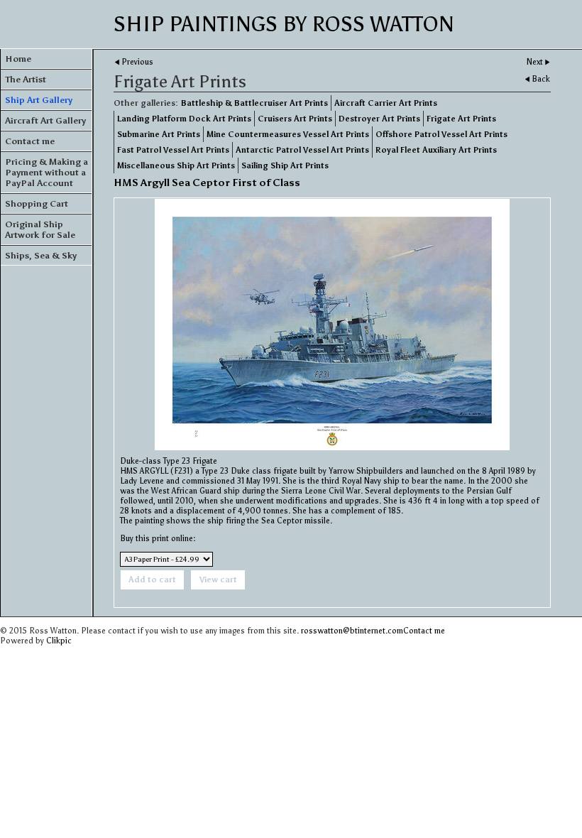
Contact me (30, 141)
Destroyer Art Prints (379, 119)
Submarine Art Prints (158, 134)
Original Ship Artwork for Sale (40, 229)
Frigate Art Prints (461, 119)
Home (18, 58)
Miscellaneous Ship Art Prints (176, 165)
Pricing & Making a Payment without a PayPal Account (46, 172)
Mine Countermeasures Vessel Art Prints (288, 134)
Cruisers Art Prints (295, 119)
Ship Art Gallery (38, 99)
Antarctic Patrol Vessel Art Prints (302, 150)
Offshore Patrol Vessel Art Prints (441, 134)
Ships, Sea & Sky (41, 255)
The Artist (25, 79)
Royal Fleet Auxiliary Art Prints (436, 150)
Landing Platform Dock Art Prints (184, 119)
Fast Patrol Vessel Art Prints (173, 150)
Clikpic (59, 641)
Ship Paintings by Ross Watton (284, 24)
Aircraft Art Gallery (45, 120)
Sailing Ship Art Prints (285, 165)
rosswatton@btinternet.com (352, 631)
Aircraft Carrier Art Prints (385, 103)
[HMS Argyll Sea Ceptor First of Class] (332, 324)
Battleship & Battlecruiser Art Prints (254, 103)
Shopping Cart (36, 203)
